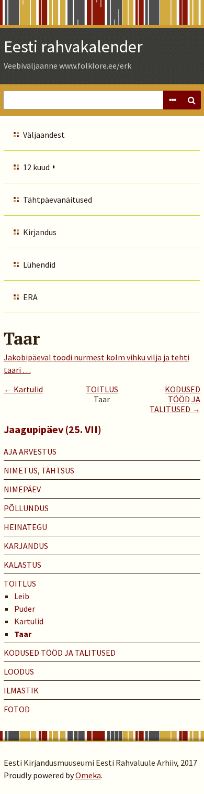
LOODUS (19, 671)
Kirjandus (39, 232)
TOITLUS (102, 389)
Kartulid (28, 621)
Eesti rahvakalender (73, 46)
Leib (21, 596)
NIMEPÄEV (22, 489)
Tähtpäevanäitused (57, 199)
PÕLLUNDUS (26, 508)
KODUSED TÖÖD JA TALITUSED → (175, 399)
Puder (24, 608)
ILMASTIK (21, 690)
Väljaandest (44, 134)
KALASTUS (22, 564)
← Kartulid (23, 389)
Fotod (17, 709)
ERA (30, 297)
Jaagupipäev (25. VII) (52, 429)
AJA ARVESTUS (30, 451)
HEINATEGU (25, 527)
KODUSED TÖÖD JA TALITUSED (60, 652)
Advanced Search (172, 100)
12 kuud (36, 167)
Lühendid (39, 264)
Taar (22, 633)
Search (191, 100)
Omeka (88, 775)
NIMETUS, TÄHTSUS (39, 470)
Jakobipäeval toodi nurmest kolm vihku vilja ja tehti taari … (96, 363)
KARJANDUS (26, 546)
